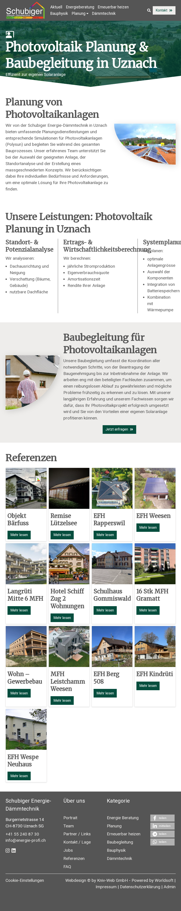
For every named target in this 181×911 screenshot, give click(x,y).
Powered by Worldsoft (152, 880)
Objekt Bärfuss (18, 519)
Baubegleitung (120, 842)
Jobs (68, 850)
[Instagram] (8, 850)
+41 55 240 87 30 (22, 833)
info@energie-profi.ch (26, 840)
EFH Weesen (153, 515)
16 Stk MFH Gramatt (152, 595)
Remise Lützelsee (64, 519)
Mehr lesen (19, 535)
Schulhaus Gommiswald (112, 595)
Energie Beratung (123, 817)
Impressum (106, 886)
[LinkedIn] (13, 850)
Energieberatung (80, 7)
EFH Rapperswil (109, 519)
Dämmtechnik (104, 13)
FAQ (67, 866)
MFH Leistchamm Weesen (68, 682)
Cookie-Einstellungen (25, 880)
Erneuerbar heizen (113, 7)
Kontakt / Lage (77, 842)
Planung (114, 825)
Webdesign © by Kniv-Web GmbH (96, 880)
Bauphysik (59, 13)
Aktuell (56, 7)
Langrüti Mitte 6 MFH (25, 595)
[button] (162, 818)
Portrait (70, 817)
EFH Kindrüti (154, 674)
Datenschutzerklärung (140, 886)
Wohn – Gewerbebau (25, 678)
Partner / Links (77, 834)
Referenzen (31, 458)
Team (68, 825)
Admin (169, 886)
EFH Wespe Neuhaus (23, 760)
